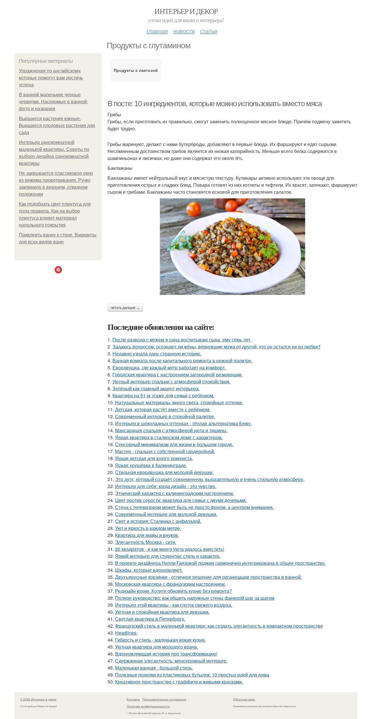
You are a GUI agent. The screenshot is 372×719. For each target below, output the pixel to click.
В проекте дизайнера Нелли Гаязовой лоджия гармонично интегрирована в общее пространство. (220, 563)
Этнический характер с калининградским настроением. (174, 493)
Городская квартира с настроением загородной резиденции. (177, 374)
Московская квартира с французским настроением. (170, 584)
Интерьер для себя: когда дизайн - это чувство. (165, 486)
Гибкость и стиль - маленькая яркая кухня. (160, 639)
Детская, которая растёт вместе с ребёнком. (162, 409)
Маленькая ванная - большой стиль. (154, 667)
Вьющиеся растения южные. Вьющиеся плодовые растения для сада (57, 125)
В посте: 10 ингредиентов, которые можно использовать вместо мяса (214, 103)
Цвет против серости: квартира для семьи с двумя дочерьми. (181, 500)
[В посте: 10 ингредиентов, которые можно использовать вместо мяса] (232, 246)
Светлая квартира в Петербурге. (150, 618)
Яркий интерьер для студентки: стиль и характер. (168, 556)
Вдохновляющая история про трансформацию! (166, 653)
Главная (157, 30)
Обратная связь (244, 699)
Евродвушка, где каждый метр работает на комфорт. (169, 367)
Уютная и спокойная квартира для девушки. (162, 611)
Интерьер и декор (185, 11)
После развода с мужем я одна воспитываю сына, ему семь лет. (181, 339)
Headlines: (126, 632)
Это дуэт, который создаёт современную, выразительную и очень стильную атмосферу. (209, 479)
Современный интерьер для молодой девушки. (166, 514)
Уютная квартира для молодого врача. (156, 646)
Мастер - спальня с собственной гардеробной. (165, 451)
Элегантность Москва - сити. (145, 542)
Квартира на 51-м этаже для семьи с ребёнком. (163, 395)
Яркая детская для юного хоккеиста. (154, 458)
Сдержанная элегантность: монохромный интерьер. (171, 660)
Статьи (208, 30)
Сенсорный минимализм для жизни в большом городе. (174, 444)
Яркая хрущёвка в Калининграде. (151, 465)
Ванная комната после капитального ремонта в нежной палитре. (182, 360)
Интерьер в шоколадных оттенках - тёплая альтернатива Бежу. (183, 423)
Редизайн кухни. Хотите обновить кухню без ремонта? (173, 591)
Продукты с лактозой (136, 70)
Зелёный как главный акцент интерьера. (156, 388)
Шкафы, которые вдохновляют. (149, 570)
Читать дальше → (125, 308)
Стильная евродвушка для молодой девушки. (164, 472)
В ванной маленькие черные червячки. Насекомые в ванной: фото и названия (53, 101)
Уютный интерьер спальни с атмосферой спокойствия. (171, 381)
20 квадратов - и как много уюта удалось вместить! (169, 549)
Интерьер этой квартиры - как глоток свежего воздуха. (173, 604)
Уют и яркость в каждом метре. (148, 528)
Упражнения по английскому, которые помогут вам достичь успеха (51, 77)
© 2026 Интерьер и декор (38, 699)
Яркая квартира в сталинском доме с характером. (169, 437)
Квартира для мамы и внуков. (147, 535)
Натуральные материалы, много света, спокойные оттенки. (179, 402)
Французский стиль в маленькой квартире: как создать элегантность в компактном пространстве (219, 625)
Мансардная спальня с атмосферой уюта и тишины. (171, 430)
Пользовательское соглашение (164, 699)
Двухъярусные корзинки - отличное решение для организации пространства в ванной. (208, 577)
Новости (184, 30)
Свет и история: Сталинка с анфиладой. (158, 521)
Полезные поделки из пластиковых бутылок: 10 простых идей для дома (192, 674)
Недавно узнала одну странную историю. (156, 353)
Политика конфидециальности (148, 706)
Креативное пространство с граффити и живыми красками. (179, 681)
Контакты (133, 699)
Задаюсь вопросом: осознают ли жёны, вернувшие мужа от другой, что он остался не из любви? (216, 346)
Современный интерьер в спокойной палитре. (165, 416)
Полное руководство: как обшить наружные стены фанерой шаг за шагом (194, 598)
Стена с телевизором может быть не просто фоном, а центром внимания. (194, 507)
